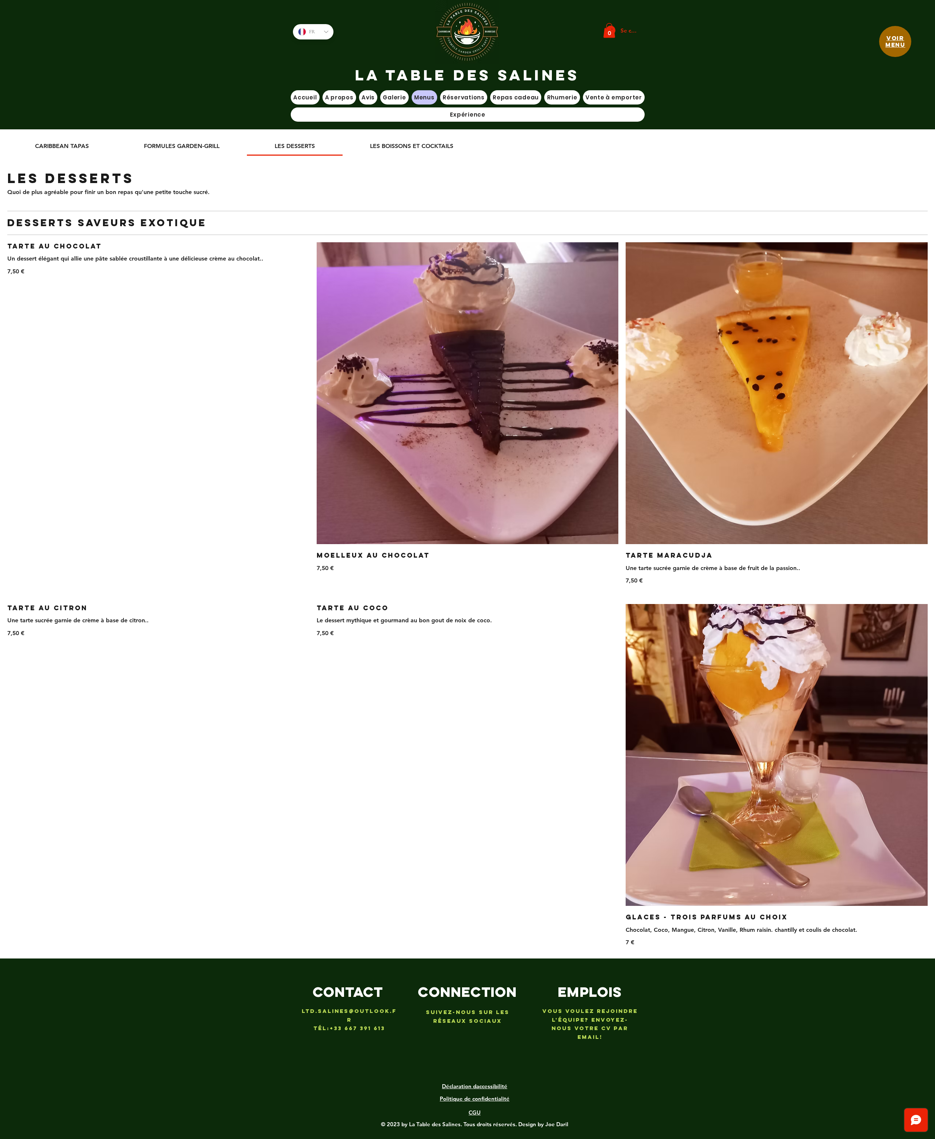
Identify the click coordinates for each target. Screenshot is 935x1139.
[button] (609, 30)
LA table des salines (467, 75)
